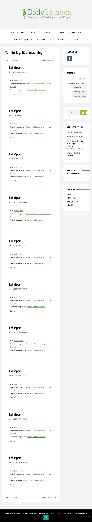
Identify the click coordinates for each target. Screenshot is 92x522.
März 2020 (73, 198)
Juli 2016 (72, 205)
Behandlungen (75, 32)
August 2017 (73, 201)
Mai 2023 (72, 194)
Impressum (73, 39)
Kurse (33, 32)
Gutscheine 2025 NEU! (44, 39)
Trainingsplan (46, 32)
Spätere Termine (49, 60)
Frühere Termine (12, 60)
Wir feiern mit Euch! (75, 132)
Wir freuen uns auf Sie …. (77, 137)
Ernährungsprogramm (21, 39)
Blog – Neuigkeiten (17, 32)
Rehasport (60, 32)
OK (46, 517)
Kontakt (61, 39)
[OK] (89, 516)
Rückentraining (40, 90)
